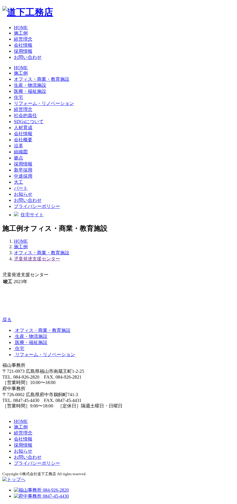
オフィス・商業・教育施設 (41, 252)
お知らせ (23, 194)
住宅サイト (32, 214)
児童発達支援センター (37, 258)
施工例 (21, 33)
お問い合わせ (28, 57)
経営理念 (23, 39)
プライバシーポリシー (37, 206)
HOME (21, 27)
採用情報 (23, 51)
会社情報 (23, 45)
